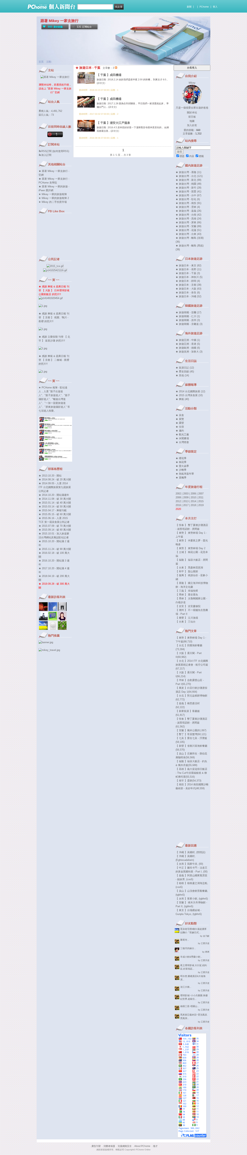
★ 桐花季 (181, 462)
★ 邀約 (180, 430)
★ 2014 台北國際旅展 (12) (190, 391)
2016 (178, 505)
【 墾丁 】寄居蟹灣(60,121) (191, 734)
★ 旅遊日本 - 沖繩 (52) (188, 296)
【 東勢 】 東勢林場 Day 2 (190, 548)
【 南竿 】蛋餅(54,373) (188, 780)
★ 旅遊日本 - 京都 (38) (188, 284)
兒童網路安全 (125, 1146)
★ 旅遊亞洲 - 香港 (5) (188, 343)
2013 (186, 501)
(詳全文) (101, 83)
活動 (48, 61)
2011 (200, 497)
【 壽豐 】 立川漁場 (187, 617)
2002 (178, 493)
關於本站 (192, 112)
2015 (201, 501)
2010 (193, 497)
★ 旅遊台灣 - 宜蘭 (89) (188, 226)
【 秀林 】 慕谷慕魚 (187, 594)
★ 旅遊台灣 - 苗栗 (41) (188, 191)
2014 (193, 501)
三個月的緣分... (188, 948)
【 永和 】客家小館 (186, 898)
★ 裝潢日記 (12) (185, 367)
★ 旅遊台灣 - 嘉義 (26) (188, 210)
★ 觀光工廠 (182, 434)
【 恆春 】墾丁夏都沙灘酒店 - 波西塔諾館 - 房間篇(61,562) (191, 722)
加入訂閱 (46, 155)
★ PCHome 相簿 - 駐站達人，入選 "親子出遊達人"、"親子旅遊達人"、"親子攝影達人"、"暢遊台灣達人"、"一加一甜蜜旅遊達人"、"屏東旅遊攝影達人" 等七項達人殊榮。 (54, 399)
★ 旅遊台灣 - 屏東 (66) (188, 222)
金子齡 (206, 936)
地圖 (192, 121)
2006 (193, 493)
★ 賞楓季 (181, 477)
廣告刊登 (96, 1146)
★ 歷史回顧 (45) (185, 371)
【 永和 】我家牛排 (186, 863)
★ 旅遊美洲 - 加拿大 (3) (189, 351)
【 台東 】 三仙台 (185, 621)
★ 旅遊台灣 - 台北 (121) (189, 176)
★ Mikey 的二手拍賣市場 (53, 201)
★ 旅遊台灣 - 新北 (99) (188, 179)
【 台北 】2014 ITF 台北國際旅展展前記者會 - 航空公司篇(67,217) (192, 664)
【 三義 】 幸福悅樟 (187, 590)
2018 (193, 505)
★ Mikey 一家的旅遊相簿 (53, 194)
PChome (204, 6)
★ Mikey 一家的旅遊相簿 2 (54, 198)
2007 (201, 493)
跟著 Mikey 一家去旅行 (60, 21)
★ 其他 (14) (182, 375)
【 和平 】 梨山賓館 (187, 571)
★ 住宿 (180, 426)
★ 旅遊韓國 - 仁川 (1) (188, 316)
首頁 (41, 61)
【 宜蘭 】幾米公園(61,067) (191, 730)
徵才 (155, 1146)
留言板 (192, 116)
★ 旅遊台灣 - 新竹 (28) (188, 187)
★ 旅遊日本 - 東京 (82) (188, 265)
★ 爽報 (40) (182, 399)
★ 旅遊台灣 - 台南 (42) (188, 214)
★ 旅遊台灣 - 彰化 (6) (188, 199)
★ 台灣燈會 (182, 442)
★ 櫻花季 (181, 458)
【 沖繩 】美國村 (185, 852)
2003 (186, 493)
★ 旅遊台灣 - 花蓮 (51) (188, 230)
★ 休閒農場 (182, 438)
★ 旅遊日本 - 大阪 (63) (188, 288)
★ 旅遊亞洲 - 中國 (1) (188, 340)
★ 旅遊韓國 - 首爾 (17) (188, 312)
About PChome (142, 1146)
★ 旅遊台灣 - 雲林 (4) (188, 207)
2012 (178, 501)
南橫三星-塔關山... (189, 1006)
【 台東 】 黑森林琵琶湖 (189, 567)
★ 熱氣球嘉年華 (185, 473)
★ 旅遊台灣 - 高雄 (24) (188, 218)
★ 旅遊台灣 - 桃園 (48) (188, 183)
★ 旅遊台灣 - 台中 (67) (188, 195)
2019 (201, 505)
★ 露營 (180, 422)
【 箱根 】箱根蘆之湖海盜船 (191, 883)
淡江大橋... (185, 987)
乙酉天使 (205, 943)
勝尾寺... (184, 939)
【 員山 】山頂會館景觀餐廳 (191, 890)
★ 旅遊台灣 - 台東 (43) (188, 234)
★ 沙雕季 (181, 469)
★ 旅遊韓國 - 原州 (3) (188, 320)
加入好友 (192, 125)
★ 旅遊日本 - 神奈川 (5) (189, 277)
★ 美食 (180, 415)
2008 (178, 497)
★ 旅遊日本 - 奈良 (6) (188, 292)
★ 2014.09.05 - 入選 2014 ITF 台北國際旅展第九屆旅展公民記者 (55, 487)
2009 (186, 497)
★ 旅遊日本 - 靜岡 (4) (188, 280)
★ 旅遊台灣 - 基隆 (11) (188, 172)
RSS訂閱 (46, 151)
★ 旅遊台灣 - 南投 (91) (188, 203)
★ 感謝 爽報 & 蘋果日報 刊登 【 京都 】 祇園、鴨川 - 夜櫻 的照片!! (54, 317)
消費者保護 (109, 1146)
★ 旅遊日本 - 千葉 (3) (188, 273)
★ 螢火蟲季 (182, 466)
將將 (207, 952)
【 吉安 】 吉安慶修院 (188, 606)
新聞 (189, 6)
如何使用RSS (60, 151)
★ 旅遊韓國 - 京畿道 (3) (189, 324)
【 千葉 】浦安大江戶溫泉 (113, 122)
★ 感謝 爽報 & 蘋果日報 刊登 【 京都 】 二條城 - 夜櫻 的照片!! (54, 360)
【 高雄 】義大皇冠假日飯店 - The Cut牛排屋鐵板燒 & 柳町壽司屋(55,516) (191, 773)
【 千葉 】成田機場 (109, 74)
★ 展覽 (180, 419)
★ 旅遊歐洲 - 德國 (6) (188, 347)
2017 (186, 505)
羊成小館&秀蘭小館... (191, 956)
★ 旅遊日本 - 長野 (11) (188, 269)
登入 (215, 6)
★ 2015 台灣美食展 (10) (189, 395)
